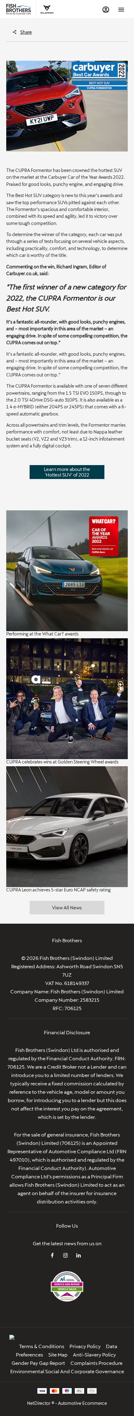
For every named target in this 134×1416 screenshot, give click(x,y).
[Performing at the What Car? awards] (67, 570)
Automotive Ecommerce (82, 1403)
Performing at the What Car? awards (42, 633)
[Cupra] (47, 9)
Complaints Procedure (96, 1363)
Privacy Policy (85, 1346)
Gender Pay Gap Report (38, 1363)
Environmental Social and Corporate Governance (67, 1371)
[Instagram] (65, 1255)
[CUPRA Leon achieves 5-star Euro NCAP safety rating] (67, 826)
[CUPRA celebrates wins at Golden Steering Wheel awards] (67, 698)
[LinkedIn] (78, 1255)
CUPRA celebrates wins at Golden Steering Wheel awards (62, 761)
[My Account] (106, 9)
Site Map (58, 1354)
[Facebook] (52, 1255)
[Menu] (121, 9)
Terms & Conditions (41, 1346)
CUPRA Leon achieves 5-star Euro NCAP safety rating (58, 889)
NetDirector (39, 1403)
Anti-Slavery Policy (94, 1354)
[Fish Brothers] (18, 9)
